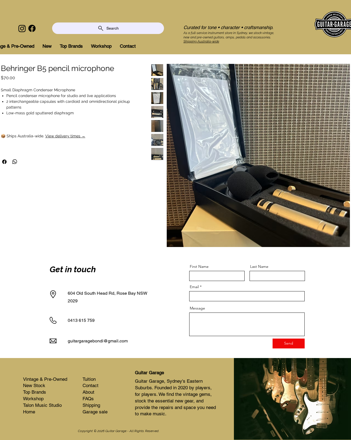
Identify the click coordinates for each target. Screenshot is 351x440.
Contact (90, 385)
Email (194, 287)
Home (29, 412)
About (88, 392)
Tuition (89, 379)
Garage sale (95, 412)
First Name (199, 266)
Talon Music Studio (42, 405)
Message (197, 308)
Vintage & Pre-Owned (45, 379)
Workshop (33, 398)
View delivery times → (65, 136)
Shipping (91, 405)
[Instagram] (22, 28)
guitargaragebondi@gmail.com (98, 341)
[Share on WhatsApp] (15, 161)
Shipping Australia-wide (201, 41)
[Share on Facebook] (4, 161)
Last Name (259, 266)
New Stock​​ (34, 385)
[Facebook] (32, 28)
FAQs (88, 398)
